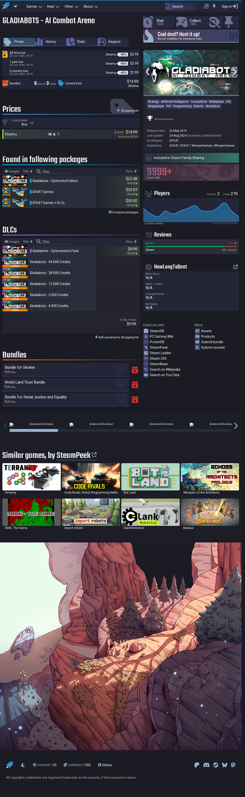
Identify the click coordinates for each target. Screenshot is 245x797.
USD (79, 765)
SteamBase (159, 364)
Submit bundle (212, 342)
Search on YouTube (164, 375)
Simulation (213, 106)
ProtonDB (157, 342)
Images (14, 171)
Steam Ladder (160, 353)
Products (208, 336)
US (46, 765)
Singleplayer (156, 106)
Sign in (227, 6)
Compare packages (125, 212)
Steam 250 (158, 358)
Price (130, 171)
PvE (228, 101)
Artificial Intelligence (175, 101)
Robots (199, 106)
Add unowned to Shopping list (118, 337)
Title (26, 171)
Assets (206, 331)
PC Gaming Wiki (161, 336)
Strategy (153, 101)
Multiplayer (216, 101)
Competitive (199, 101)
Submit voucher (213, 347)
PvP (168, 106)
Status (106, 765)
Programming (182, 106)
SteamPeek (159, 347)
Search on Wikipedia (165, 369)
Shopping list (129, 110)
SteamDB (157, 331)
